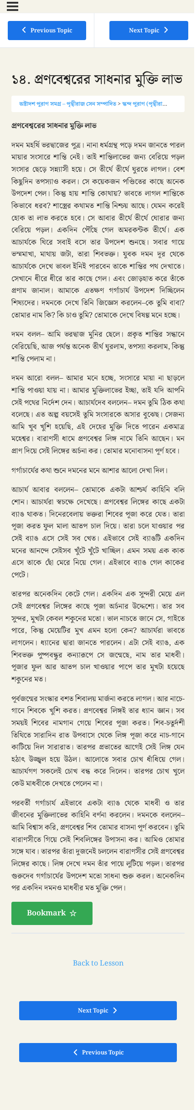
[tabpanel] (98, 522)
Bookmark (46, 913)
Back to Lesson (98, 963)
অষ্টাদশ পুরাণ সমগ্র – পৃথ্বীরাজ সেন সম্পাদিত (67, 103)
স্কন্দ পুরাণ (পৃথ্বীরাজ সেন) (151, 103)
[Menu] (12, 6)
